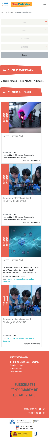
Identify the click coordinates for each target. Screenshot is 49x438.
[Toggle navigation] (45, 4)
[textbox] (24, 22)
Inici (2, 12)
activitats (9, 12)
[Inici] (17, 4)
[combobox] (24, 22)
